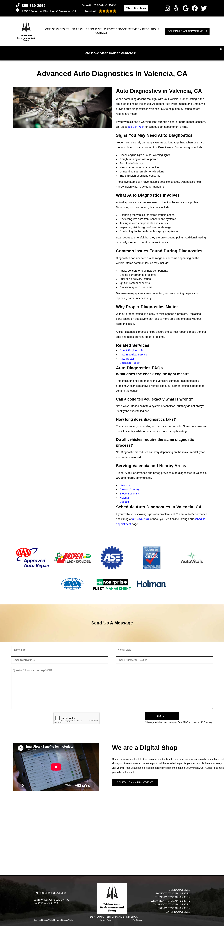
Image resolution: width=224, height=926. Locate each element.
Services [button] (58, 29)
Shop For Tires (136, 8)
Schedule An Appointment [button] (187, 31)
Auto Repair (127, 358)
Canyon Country (129, 489)
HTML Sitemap (136, 920)
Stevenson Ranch (130, 493)
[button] (167, 8)
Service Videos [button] (138, 29)
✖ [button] (221, 49)
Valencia (125, 485)
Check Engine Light (131, 350)
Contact (101, 33)
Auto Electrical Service (133, 354)
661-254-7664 (136, 126)
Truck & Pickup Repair (81, 29)
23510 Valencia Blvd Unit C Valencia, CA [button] (49, 11)
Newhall (124, 497)
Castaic (124, 501)
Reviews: (89, 11)
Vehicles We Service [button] (112, 29)
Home (47, 29)
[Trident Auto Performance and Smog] (26, 31)
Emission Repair (130, 362)
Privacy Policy (106, 920)
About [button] (155, 29)
